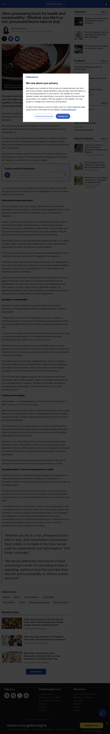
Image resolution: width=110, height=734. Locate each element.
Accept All (63, 116)
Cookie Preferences (44, 116)
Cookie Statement (68, 110)
